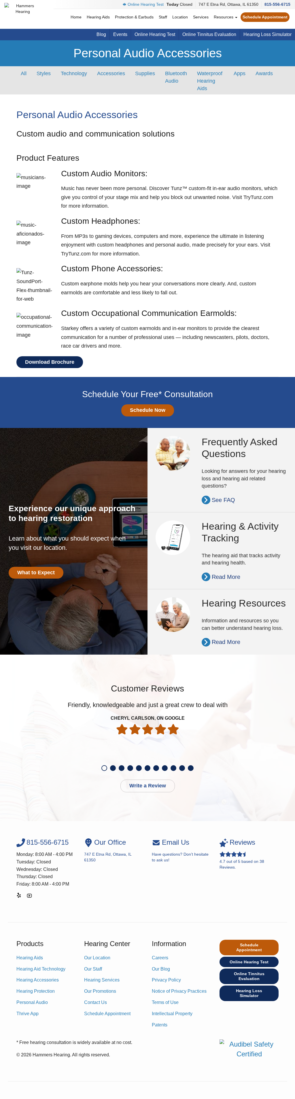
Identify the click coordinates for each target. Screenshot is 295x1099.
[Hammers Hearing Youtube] (29, 897)
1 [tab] (104, 768)
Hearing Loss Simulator (267, 34)
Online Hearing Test (146, 4)
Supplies (145, 73)
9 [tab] (173, 768)
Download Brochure (49, 362)
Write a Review (147, 786)
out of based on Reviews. (242, 853)
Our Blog (161, 969)
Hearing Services (102, 979)
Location (180, 17)
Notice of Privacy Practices (179, 991)
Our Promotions (100, 991)
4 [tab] (130, 768)
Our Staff (93, 969)
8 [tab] (165, 768)
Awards (264, 73)
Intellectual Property (172, 1013)
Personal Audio (32, 1002)
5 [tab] (139, 768)
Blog (101, 34)
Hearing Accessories (37, 979)
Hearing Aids (98, 17)
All (24, 73)
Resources (224, 17)
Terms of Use (165, 1002)
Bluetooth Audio (176, 77)
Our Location (97, 957)
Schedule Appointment (265, 17)
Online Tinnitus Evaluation (209, 34)
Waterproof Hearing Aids (209, 81)
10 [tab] (182, 768)
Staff (163, 17)
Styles (44, 73)
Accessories (111, 73)
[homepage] (22, 14)
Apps (239, 73)
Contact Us (95, 1002)
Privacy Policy (166, 979)
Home (76, 17)
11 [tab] (191, 768)
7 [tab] (156, 768)
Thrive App (27, 1013)
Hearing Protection (35, 991)
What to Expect (36, 572)
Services (201, 17)
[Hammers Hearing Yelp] (19, 897)
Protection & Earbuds (134, 17)
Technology (74, 73)
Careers (160, 957)
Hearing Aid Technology (40, 969)
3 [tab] (121, 768)
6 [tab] (147, 768)
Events (120, 34)
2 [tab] (113, 768)
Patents (159, 1024)
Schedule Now (147, 410)
